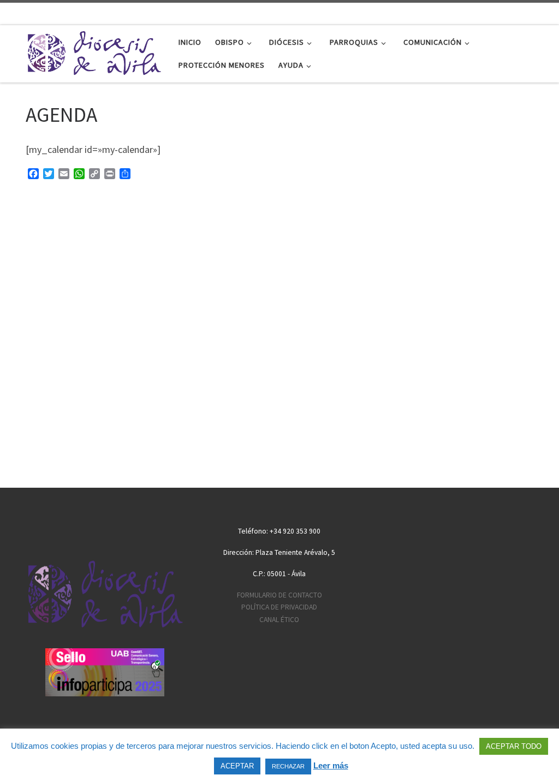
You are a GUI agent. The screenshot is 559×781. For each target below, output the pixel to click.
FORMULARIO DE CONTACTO (279, 595)
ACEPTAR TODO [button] (514, 746)
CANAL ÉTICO (279, 619)
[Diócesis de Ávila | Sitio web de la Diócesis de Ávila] (94, 51)
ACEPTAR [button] (237, 766)
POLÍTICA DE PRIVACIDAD (279, 607)
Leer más (330, 765)
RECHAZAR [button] (288, 766)
